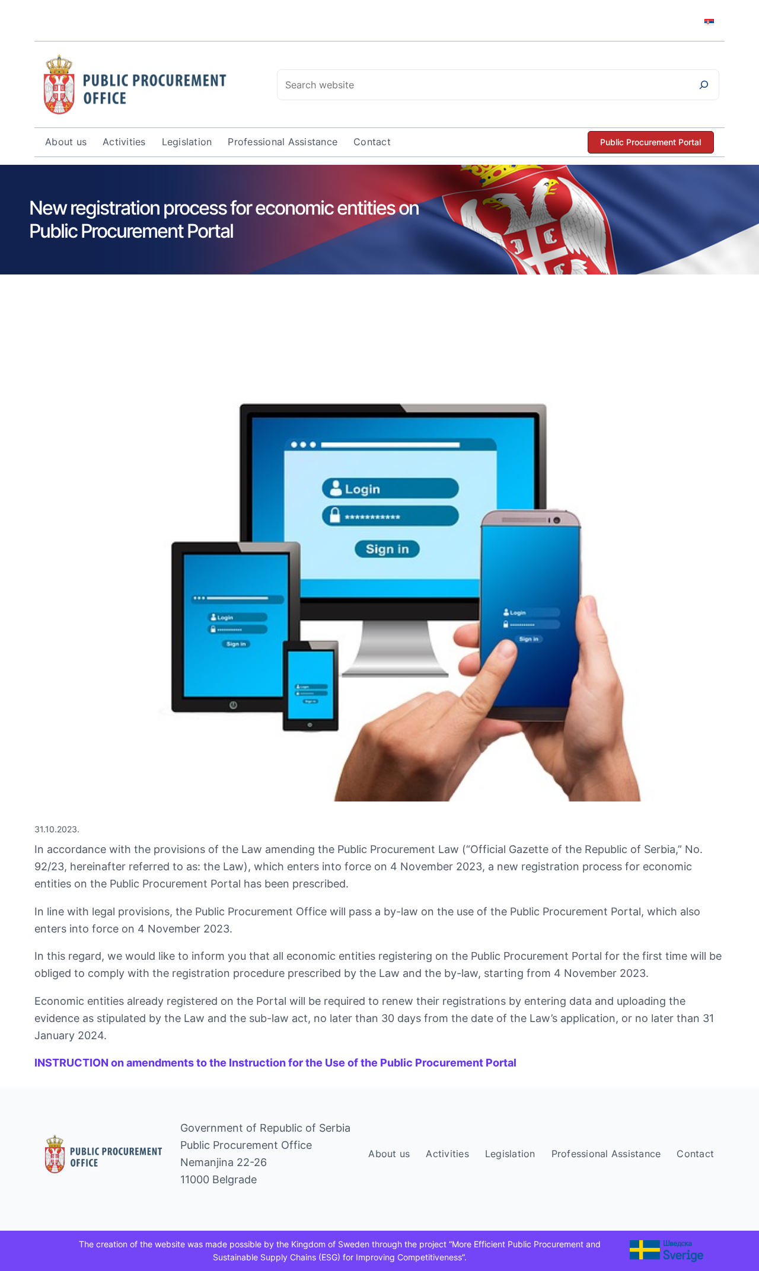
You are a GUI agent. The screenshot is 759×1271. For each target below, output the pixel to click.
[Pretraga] (703, 84)
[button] (651, 142)
